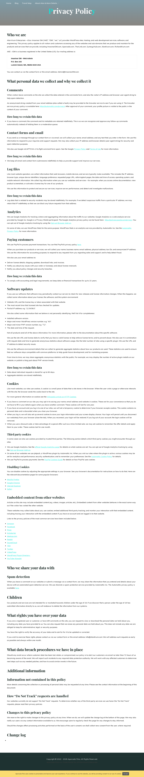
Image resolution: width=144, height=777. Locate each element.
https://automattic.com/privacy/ (52, 106)
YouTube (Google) (14, 558)
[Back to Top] (136, 769)
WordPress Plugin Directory (18, 555)
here (79, 244)
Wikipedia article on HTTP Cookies (61, 397)
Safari (9, 489)
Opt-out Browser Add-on (61, 223)
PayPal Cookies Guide (53, 460)
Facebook (11, 527)
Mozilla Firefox (13, 479)
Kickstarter (11, 533)
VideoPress (11, 552)
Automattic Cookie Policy (101, 456)
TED (9, 546)
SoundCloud (12, 543)
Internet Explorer (14, 486)
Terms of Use (95, 149)
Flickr (9, 530)
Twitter (10, 549)
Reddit (10, 539)
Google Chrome (13, 483)
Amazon (10, 523)
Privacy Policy (80, 149)
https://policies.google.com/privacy (118, 220)
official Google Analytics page (47, 447)
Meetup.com (12, 536)
